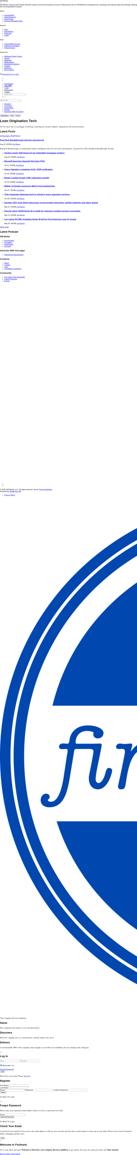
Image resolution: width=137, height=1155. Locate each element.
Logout (7, 92)
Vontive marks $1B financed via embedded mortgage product (34, 153)
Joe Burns (16, 144)
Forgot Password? (7, 1069)
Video (6, 35)
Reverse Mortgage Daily (13, 21)
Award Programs (10, 279)
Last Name (4, 1088)
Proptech (7, 104)
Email (2, 1090)
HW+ (6, 30)
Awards (7, 66)
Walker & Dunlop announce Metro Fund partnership (29, 186)
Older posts (4, 227)
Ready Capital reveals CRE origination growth (27, 178)
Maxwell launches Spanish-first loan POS (24, 161)
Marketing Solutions (11, 64)
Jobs (6, 267)
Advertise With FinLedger (14, 112)
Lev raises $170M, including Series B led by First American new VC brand (40, 219)
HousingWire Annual (12, 44)
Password (29, 1090)
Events (7, 110)
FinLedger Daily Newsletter (14, 277)
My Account (8, 90)
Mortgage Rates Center (13, 56)
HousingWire (9, 15)
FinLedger (8, 242)
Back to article (5, 1154)
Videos (7, 58)
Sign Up (27, 1076)
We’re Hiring (9, 70)
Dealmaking (8, 108)
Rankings (8, 68)
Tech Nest (8, 106)
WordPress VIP (15, 491)
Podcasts (7, 33)
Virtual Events (9, 48)
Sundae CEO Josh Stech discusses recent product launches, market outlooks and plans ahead (51, 203)
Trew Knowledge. (45, 489)
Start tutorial (15, 1154)
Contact (7, 265)
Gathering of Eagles (11, 46)
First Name (4, 1085)
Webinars (8, 60)
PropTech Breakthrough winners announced (22, 140)
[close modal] (1, 1101)
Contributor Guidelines (12, 269)
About (6, 263)
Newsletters (8, 31)
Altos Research (10, 17)
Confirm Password (60, 1090)
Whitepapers (9, 62)
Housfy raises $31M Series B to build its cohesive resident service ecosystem (42, 211)
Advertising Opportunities (13, 255)
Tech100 (7, 246)
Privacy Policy (9, 495)
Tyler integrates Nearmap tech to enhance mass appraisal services (37, 194)
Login (6, 88)
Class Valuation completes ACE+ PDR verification (28, 169)
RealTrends (8, 19)
